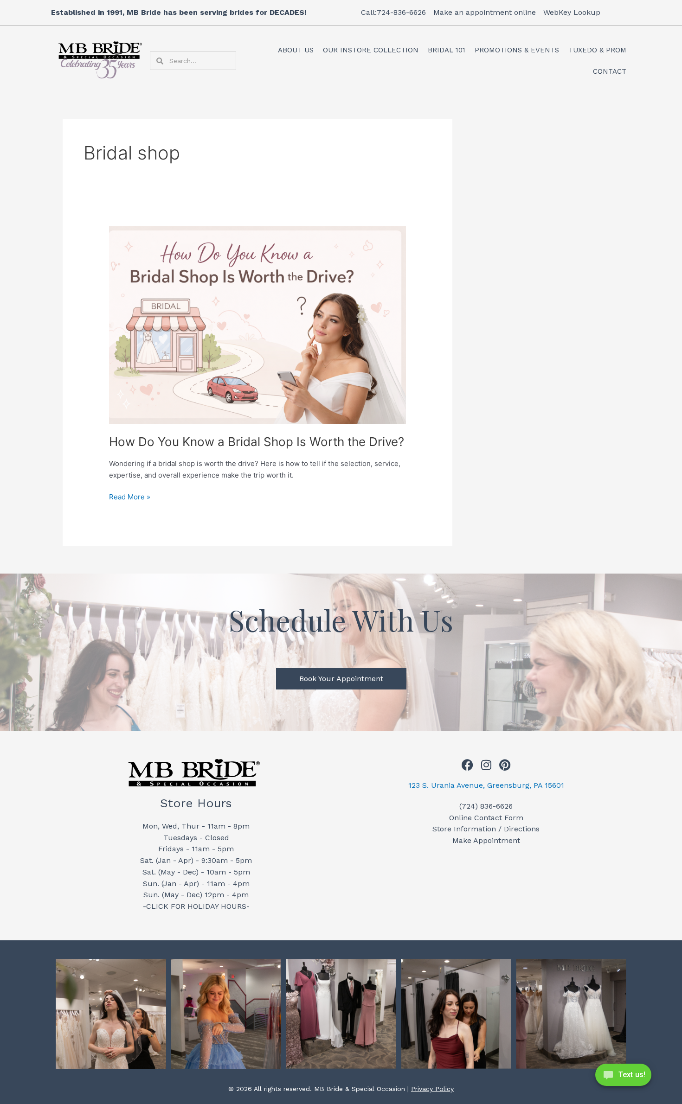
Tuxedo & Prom (597, 50)
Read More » (129, 496)
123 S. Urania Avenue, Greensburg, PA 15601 (486, 785)
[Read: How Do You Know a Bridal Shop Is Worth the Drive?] (257, 324)
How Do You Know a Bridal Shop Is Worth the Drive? (256, 441)
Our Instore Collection (370, 50)
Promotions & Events (517, 50)
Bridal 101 (446, 50)
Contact (609, 71)
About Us (296, 50)
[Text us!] (623, 1077)
